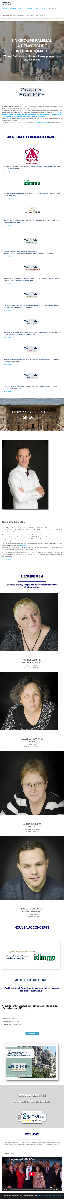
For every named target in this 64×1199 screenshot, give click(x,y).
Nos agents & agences (25, 15)
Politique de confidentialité (45, 1195)
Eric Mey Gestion (26, 116)
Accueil (5, 8)
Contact (43, 15)
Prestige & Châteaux (14, 114)
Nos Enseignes (28, 8)
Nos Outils (53, 8)
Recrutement (41, 8)
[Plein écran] (60, 1189)
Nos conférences (9, 15)
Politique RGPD (57, 1195)
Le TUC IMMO (57, 112)
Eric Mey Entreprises (39, 116)
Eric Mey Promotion (15, 116)
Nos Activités (14, 8)
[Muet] (57, 1189)
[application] (32, 1174)
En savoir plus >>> (9, 171)
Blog (36, 15)
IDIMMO (4, 114)
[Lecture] (4, 1189)
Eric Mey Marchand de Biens (46, 114)
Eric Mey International (29, 114)
